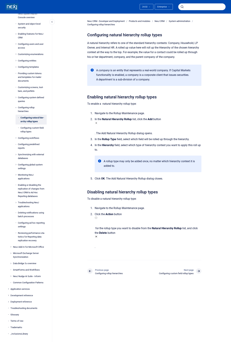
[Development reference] (8, 295)
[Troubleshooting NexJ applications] (16, 202)
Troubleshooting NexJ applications (28, 204)
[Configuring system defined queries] (16, 97)
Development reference (21, 295)
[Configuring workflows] (16, 138)
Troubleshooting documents (23, 308)
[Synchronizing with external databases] (16, 154)
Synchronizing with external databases (31, 156)
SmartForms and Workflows (26, 270)
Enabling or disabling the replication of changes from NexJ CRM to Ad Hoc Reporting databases (31, 190)
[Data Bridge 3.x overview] (10, 263)
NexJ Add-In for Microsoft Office (28, 246)
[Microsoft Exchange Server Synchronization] (10, 253)
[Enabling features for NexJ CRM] (16, 34)
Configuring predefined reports (28, 146)
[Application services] (8, 289)
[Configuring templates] (16, 67)
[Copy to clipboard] (85, 96)
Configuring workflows (28, 138)
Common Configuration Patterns (28, 282)
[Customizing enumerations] (16, 54)
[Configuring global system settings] (16, 164)
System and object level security (29, 25)
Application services (20, 289)
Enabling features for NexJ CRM (30, 36)
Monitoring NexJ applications (25, 176)
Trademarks (16, 327)
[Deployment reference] (8, 301)
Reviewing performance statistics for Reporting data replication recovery (31, 237)
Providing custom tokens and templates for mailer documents (30, 77)
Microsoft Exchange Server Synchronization (26, 255)
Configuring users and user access (30, 46)
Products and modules (139, 21)
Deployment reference (21, 301)
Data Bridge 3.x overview (24, 263)
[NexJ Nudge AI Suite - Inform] (10, 276)
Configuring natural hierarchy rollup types (32, 119)
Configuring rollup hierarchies (26, 109)
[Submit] (182, 7)
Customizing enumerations (30, 54)
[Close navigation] (52, 22)
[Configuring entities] (16, 60)
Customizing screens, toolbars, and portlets (30, 89)
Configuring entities (27, 60)
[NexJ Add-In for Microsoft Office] (10, 246)
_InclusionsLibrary (19, 333)
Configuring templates (28, 67)
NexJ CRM (160, 21)
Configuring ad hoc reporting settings (31, 225)
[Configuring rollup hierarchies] (16, 107)
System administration (179, 21)
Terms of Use (16, 321)
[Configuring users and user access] (16, 44)
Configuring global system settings (30, 166)
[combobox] (201, 7)
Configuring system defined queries (31, 99)
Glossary (14, 314)
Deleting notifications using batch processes (31, 214)
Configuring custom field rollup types (32, 130)
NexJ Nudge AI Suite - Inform (27, 276)
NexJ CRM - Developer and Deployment (106, 21)
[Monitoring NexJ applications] (16, 174)
